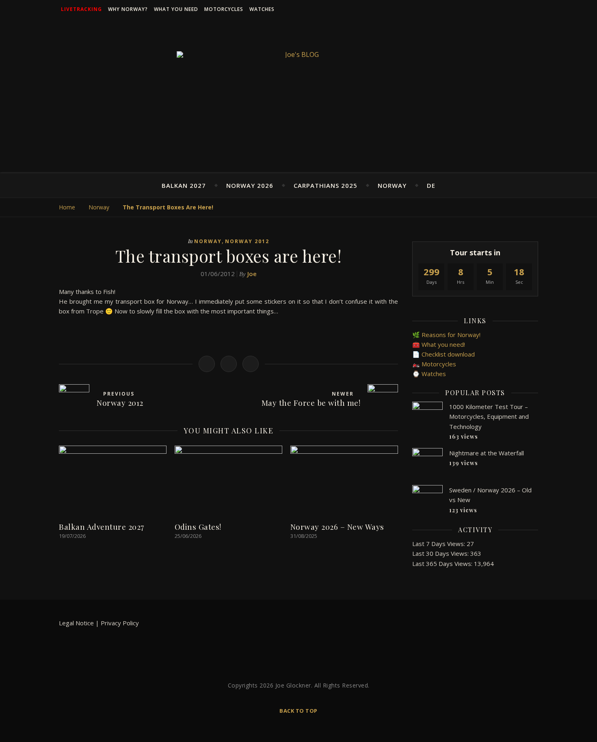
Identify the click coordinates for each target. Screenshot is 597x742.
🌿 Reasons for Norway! (446, 335)
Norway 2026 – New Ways (337, 526)
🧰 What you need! (438, 344)
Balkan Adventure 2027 (101, 526)
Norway (392, 185)
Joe (252, 274)
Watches (262, 9)
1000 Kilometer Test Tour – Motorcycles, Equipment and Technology (489, 417)
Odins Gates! (198, 526)
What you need (176, 9)
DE (431, 185)
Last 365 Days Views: (443, 563)
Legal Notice (76, 623)
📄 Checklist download (443, 354)
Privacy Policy (120, 623)
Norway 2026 (249, 185)
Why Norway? (128, 9)
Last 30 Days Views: (441, 553)
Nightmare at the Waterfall (486, 453)
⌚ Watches (429, 374)
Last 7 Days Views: (439, 544)
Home (67, 207)
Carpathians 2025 (325, 185)
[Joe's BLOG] (298, 54)
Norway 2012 (247, 241)
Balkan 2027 (184, 185)
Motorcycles (223, 9)
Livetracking (81, 9)
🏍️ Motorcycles (434, 364)
